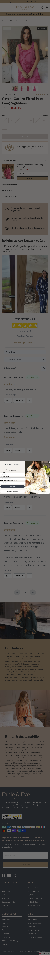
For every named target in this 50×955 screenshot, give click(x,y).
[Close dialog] (48, 462)
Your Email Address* (5, 476)
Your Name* (3, 472)
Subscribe (12, 486)
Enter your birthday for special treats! (8, 480)
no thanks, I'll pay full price (12, 491)
